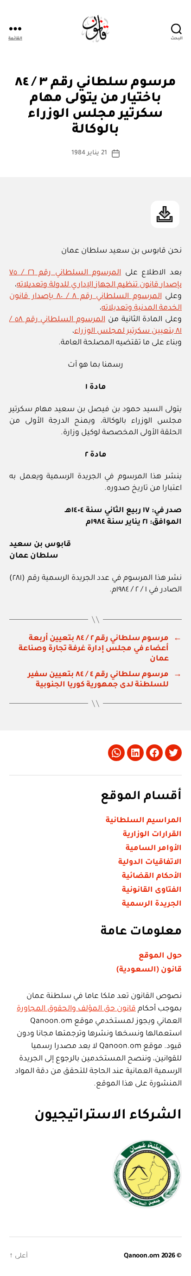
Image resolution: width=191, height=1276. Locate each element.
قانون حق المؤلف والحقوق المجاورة (76, 1009)
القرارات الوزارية (152, 835)
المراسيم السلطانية (144, 821)
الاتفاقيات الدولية (150, 862)
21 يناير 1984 (89, 153)
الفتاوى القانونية (152, 890)
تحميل (165, 214)
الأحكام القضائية (152, 876)
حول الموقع (160, 956)
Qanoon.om (141, 1256)
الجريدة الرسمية (152, 904)
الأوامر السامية (154, 848)
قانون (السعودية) (149, 970)
